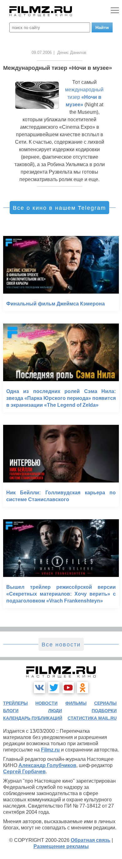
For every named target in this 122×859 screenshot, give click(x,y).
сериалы (105, 703)
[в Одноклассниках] (82, 687)
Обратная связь (90, 840)
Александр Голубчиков (47, 765)
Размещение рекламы (61, 846)
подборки (104, 710)
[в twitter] (53, 687)
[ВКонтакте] (39, 687)
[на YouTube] (68, 687)
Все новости (61, 644)
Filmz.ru (50, 749)
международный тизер (84, 97)
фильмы (76, 703)
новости (46, 703)
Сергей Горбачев (24, 771)
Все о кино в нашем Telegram (59, 208)
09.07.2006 (42, 52)
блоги (10, 710)
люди (55, 710)
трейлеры (15, 703)
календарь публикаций (32, 718)
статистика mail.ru (92, 718)
